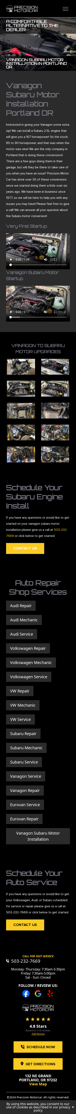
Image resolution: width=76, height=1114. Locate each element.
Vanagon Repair (25, 790)
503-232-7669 (17, 912)
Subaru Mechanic (26, 748)
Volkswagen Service (28, 676)
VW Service (20, 719)
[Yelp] (50, 994)
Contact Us (25, 548)
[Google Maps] (38, 994)
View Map (38, 1084)
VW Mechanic (22, 705)
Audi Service (21, 634)
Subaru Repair (23, 733)
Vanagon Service (25, 776)
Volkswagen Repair (28, 648)
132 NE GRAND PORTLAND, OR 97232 (38, 1077)
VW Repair (19, 691)
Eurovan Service (25, 804)
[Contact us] (38, 1008)
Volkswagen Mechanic (31, 662)
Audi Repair (21, 605)
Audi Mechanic (24, 620)
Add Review (38, 1034)
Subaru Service (24, 762)
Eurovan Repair (24, 819)
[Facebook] (26, 994)
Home (22, 8)
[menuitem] (64, 8)
